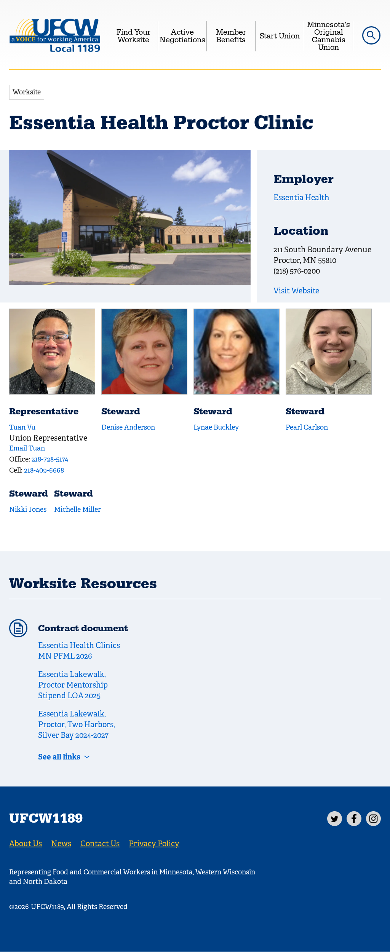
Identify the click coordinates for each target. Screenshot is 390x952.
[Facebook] (354, 818)
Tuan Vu (22, 427)
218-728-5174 (50, 459)
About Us (25, 844)
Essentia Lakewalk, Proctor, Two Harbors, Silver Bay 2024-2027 (76, 724)
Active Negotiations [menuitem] (182, 36)
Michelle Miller (77, 509)
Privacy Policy (154, 844)
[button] (371, 35)
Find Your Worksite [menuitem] (133, 36)
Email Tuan (27, 448)
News (61, 844)
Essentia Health (301, 197)
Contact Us (100, 844)
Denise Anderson (128, 427)
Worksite (27, 92)
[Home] (55, 36)
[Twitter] (334, 818)
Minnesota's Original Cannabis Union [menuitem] (328, 36)
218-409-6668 (44, 470)
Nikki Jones (27, 509)
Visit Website (296, 291)
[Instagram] (373, 818)
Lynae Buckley (216, 427)
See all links (59, 757)
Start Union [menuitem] (280, 36)
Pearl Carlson (307, 427)
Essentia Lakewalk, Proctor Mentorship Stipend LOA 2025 (73, 685)
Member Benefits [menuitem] (231, 36)
